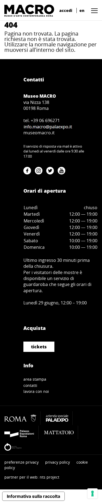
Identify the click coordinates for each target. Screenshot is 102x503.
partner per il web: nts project (31, 477)
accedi (65, 10)
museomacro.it (39, 133)
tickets (39, 347)
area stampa (34, 379)
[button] (93, 10)
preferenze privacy (21, 462)
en (81, 10)
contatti (30, 385)
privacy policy (57, 462)
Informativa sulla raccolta (33, 496)
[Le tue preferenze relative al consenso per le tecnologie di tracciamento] (92, 493)
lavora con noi (36, 391)
